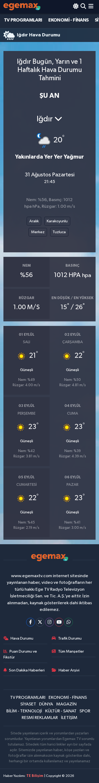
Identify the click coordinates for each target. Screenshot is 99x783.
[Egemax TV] (21, 6)
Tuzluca (59, 232)
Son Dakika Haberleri (27, 670)
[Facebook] (30, 622)
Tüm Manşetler (71, 651)
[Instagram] (49, 622)
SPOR (84, 711)
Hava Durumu (22, 638)
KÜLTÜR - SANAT (61, 711)
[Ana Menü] (90, 7)
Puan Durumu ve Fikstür (20, 654)
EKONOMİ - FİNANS (68, 20)
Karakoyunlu (57, 221)
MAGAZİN (66, 704)
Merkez (38, 232)
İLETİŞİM (69, 718)
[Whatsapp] (68, 622)
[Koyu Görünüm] (75, 7)
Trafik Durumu (70, 638)
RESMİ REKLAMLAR (40, 718)
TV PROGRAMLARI (23, 20)
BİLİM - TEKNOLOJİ (24, 711)
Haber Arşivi (69, 670)
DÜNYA (46, 704)
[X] (40, 622)
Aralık (34, 221)
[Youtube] (59, 622)
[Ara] (83, 7)
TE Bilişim (34, 776)
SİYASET (28, 704)
